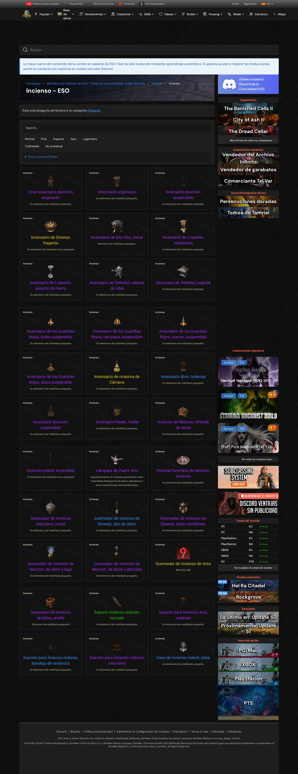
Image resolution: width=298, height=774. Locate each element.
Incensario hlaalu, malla (117, 421)
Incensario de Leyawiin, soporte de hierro (51, 285)
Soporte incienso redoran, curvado (117, 615)
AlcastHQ (129, 3)
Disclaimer (235, 731)
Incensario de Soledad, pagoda (183, 282)
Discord (61, 731)
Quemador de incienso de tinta (183, 563)
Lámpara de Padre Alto (117, 470)
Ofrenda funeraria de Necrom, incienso (183, 473)
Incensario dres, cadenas (183, 376)
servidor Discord (100, 69)
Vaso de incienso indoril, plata (183, 657)
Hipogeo (157, 83)
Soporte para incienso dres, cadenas (183, 615)
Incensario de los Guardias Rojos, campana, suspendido (117, 334)
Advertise (218, 731)
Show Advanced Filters (43, 157)
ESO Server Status (103, 3)
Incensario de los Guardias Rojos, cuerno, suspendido (183, 334)
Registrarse (250, 3)
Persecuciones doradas (43, 3)
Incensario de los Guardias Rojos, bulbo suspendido (51, 334)
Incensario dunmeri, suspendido (51, 424)
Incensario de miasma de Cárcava (117, 379)
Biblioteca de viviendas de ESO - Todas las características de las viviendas (96, 83)
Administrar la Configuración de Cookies (143, 731)
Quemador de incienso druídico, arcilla (50, 615)
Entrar (235, 3)
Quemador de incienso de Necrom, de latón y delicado (117, 566)
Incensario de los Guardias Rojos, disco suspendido (51, 379)
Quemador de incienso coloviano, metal (50, 521)
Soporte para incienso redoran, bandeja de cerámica (50, 660)
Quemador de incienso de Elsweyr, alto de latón (117, 521)
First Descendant (155, 3)
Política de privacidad (98, 731)
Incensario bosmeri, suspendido (183, 195)
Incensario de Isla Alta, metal (117, 237)
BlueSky (75, 731)
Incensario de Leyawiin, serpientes (183, 240)
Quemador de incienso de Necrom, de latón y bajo (51, 566)
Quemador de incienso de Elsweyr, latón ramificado (183, 521)
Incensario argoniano (117, 192)
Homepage (33, 83)
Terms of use (199, 731)
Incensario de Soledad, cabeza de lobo (117, 285)
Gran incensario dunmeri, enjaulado (50, 195)
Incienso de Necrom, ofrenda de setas (183, 424)
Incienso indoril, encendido (51, 470)
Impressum (180, 731)
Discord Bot (76, 3)
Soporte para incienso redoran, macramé (117, 660)
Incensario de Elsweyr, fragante (51, 240)
